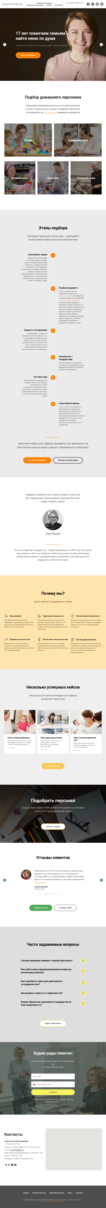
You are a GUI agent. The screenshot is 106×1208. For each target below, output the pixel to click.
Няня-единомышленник (51, 738)
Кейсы (49, 5)
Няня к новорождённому (18, 738)
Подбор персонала (39, 1193)
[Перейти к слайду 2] (54, 77)
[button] (37, 460)
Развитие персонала (35, 5)
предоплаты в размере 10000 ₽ (69, 300)
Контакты (59, 5)
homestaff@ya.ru (17, 1150)
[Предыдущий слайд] (4, 44)
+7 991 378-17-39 (76, 3)
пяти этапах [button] (50, 112)
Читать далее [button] (40, 882)
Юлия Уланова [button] (53, 533)
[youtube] (101, 4)
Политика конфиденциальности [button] (53, 1201)
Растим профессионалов (86, 639)
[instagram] (97, 4)
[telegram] (88, 4)
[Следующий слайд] (101, 44)
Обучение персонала (56, 1193)
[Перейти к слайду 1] (51, 77)
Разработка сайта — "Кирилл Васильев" (67, 1200)
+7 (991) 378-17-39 (12, 1144)
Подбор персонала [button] (44, 3)
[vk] (92, 4)
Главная (26, 1193)
